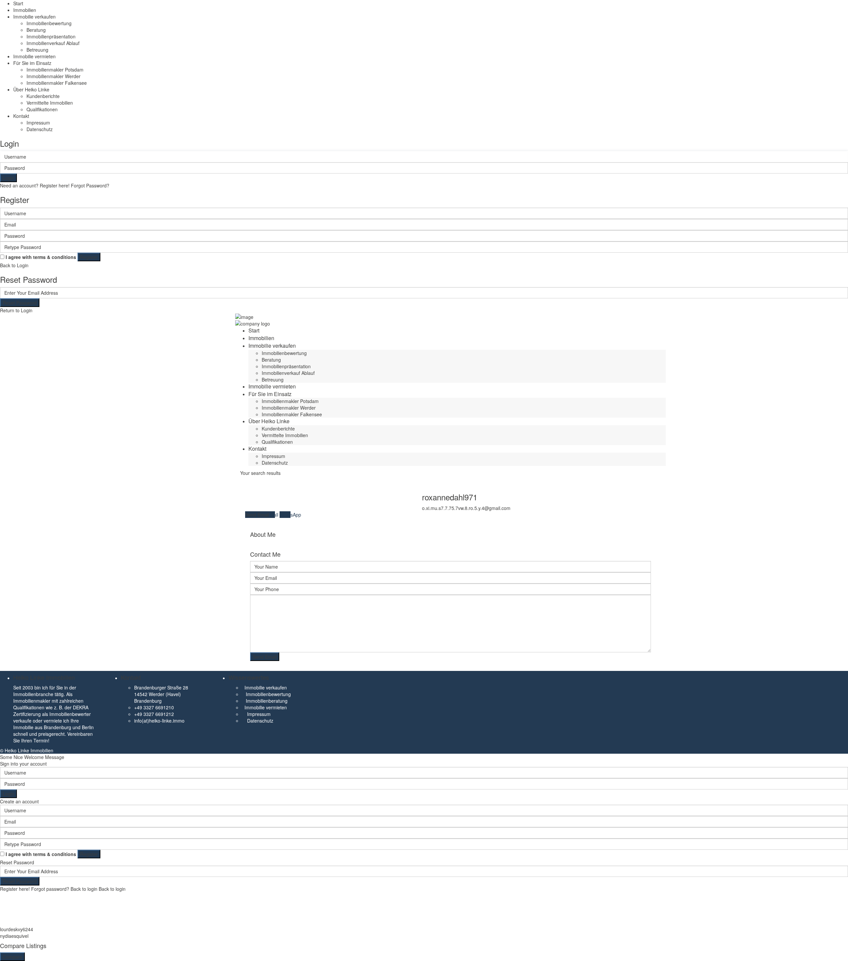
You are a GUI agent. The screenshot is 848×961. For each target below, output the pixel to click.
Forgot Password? (90, 185)
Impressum (38, 122)
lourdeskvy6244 (16, 929)
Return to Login (16, 310)
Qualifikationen (42, 109)
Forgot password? (50, 888)
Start (18, 3)
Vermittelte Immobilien (49, 102)
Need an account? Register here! (35, 185)
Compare (12, 956)
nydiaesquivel (14, 936)
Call (275, 514)
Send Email (257, 514)
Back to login (84, 888)
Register (89, 257)
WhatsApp (290, 514)
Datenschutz (39, 129)
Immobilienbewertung (49, 23)
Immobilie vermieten (34, 56)
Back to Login (14, 265)
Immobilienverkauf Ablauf (53, 43)
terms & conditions (54, 257)
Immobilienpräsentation (51, 36)
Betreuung (37, 49)
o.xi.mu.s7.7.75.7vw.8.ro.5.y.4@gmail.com (466, 508)
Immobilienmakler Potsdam (54, 69)
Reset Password (20, 302)
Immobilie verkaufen (34, 16)
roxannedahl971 (449, 497)
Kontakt (21, 116)
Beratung (36, 29)
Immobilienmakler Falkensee (56, 82)
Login (8, 178)
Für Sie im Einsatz (32, 63)
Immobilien (24, 10)
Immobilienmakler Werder (53, 76)
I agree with (41, 257)
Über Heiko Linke (31, 89)
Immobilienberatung (267, 700)
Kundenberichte (43, 96)
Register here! (15, 888)
